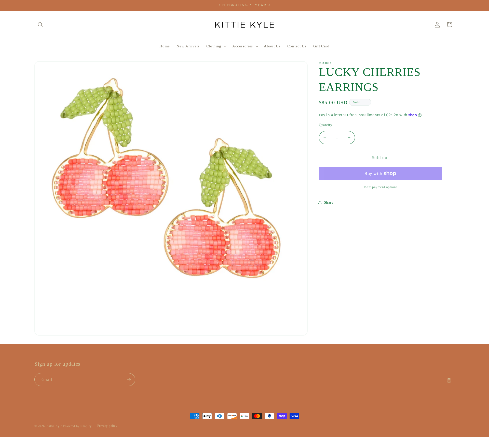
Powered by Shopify (77, 426)
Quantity (325, 125)
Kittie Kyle (54, 426)
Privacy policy (107, 426)
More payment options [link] (380, 187)
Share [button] (329, 202)
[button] (40, 24)
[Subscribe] (129, 379)
